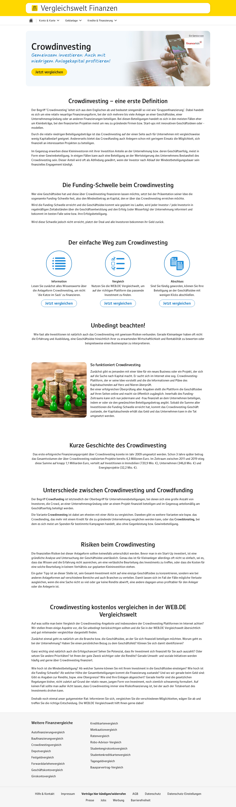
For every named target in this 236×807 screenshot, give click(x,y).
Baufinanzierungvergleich (47, 738)
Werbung (118, 800)
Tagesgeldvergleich (102, 761)
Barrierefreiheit (140, 800)
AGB (135, 794)
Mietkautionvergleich (103, 729)
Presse (90, 800)
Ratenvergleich (99, 736)
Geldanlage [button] (71, 20)
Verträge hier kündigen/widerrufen (103, 794)
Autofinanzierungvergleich (48, 732)
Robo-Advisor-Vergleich (105, 742)
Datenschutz (153, 794)
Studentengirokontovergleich (108, 748)
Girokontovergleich (43, 776)
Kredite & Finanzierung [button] (101, 20)
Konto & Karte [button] (47, 20)
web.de (35, 8)
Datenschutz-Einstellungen (184, 794)
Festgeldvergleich (42, 757)
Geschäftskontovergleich (47, 770)
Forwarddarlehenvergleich (48, 763)
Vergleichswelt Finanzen (79, 8)
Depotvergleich (41, 751)
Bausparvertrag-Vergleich (106, 767)
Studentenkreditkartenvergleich (110, 755)
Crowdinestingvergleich (46, 745)
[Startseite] (31, 20)
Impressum (68, 794)
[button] (49, 72)
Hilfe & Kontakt (44, 794)
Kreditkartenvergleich (104, 723)
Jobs (103, 800)
